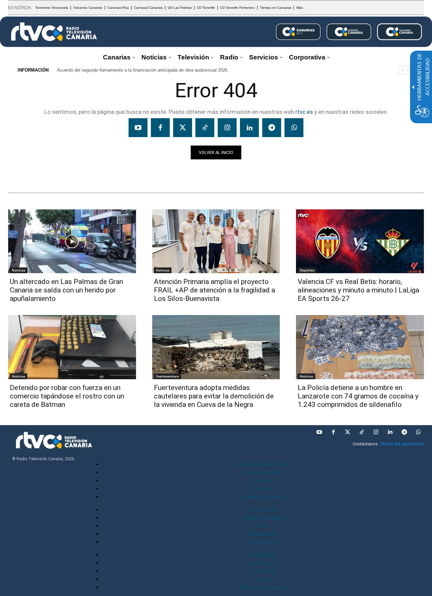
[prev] (403, 70)
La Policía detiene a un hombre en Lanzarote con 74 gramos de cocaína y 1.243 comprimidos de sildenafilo (358, 396)
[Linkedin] (249, 127)
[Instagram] (227, 127)
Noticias (21, 171)
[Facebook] (160, 127)
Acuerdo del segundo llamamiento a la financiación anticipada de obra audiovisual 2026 (142, 70)
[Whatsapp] (294, 127)
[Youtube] (138, 127)
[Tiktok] (204, 127)
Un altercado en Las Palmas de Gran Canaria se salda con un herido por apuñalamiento (66, 290)
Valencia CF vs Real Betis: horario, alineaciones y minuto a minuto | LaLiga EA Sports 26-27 (358, 290)
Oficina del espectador (402, 443)
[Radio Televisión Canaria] (54, 32)
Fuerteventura (167, 376)
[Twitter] (182, 127)
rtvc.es (304, 111)
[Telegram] (271, 127)
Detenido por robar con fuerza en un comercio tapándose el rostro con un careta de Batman (67, 396)
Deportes (307, 270)
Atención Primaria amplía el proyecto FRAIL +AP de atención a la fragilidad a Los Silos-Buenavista (214, 290)
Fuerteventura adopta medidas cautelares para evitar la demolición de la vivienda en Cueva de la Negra (214, 396)
